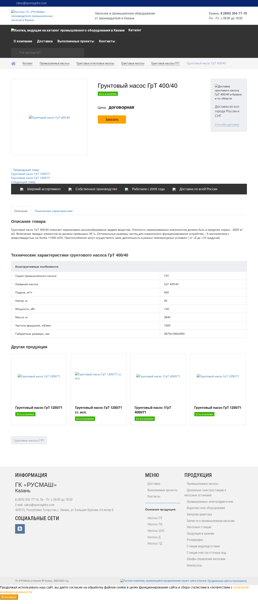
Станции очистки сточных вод (206, 553)
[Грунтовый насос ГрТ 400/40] (49, 117)
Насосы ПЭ (154, 524)
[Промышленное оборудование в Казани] (33, 16)
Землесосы (194, 565)
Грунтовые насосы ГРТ (29, 440)
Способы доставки (227, 124)
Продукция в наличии (200, 533)
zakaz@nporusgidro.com (31, 3)
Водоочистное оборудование (206, 508)
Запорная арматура (199, 514)
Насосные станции (199, 527)
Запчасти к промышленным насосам (210, 521)
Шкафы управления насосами (206, 559)
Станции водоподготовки (203, 546)
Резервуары (195, 540)
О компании (23, 41)
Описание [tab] (21, 211)
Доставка (45, 41)
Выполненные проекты (75, 41)
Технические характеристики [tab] (53, 211)
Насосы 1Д (154, 543)
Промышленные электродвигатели (210, 502)
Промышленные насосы (202, 484)
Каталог (134, 30)
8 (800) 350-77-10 (234, 13)
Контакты (107, 41)
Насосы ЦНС (155, 531)
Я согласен (9, 597)
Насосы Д (154, 537)
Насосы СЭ (154, 518)
